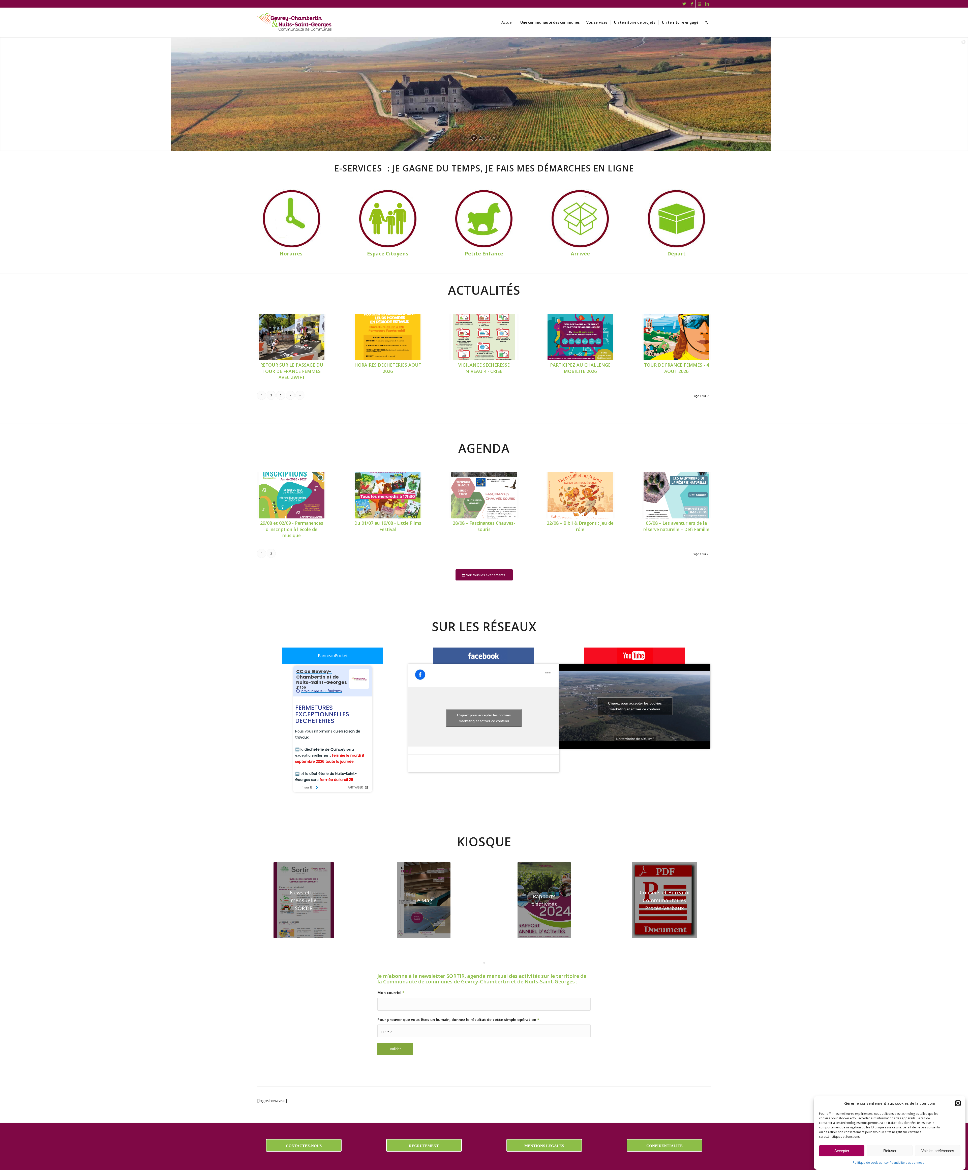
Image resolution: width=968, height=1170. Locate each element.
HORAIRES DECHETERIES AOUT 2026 (387, 368)
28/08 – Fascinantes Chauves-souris (484, 526)
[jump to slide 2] (484, 138)
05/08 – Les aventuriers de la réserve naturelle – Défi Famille (676, 526)
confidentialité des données (904, 1163)
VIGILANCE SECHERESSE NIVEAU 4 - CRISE (484, 368)
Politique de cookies (867, 1163)
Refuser (889, 1151)
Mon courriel (390, 992)
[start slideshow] (474, 137)
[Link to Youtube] (699, 4)
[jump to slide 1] (480, 138)
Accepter (841, 1151)
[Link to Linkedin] (707, 4)
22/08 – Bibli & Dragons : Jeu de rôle (580, 526)
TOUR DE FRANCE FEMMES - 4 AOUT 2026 (676, 368)
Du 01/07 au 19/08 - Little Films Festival (387, 526)
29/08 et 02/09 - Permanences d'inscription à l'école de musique (291, 529)
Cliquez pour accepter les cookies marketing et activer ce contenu (484, 718)
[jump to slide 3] (487, 138)
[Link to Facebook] (691, 4)
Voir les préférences (937, 1151)
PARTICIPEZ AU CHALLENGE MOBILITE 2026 (580, 368)
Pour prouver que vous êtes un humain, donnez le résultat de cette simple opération (458, 1019)
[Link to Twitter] (684, 4)
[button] (957, 1103)
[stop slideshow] (494, 137)
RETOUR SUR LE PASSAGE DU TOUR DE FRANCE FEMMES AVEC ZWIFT (291, 371)
